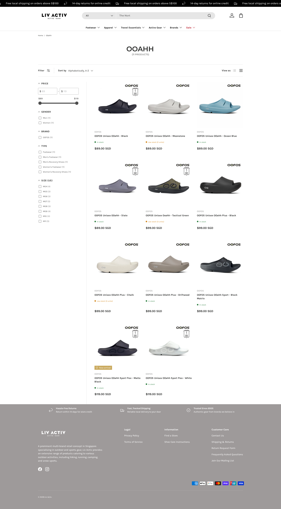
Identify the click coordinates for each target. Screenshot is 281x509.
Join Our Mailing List (223, 460)
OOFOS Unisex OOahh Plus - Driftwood (167, 294)
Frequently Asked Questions (227, 454)
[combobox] (148, 15)
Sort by (62, 70)
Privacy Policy (131, 435)
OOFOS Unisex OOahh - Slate (110, 215)
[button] (241, 15)
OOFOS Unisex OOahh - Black (111, 136)
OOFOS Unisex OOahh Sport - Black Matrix (217, 296)
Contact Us (218, 435)
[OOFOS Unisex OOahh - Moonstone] (169, 105)
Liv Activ (48, 497)
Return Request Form (223, 448)
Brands (174, 27)
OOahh (49, 35)
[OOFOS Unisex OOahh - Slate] (117, 184)
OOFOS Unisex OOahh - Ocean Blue (217, 136)
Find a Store (171, 435)
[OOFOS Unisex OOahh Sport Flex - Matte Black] (117, 347)
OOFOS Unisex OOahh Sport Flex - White (169, 378)
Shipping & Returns (223, 441)
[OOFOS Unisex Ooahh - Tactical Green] (169, 184)
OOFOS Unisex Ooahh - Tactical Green (167, 215)
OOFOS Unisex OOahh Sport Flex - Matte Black (117, 380)
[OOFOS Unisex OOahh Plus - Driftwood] (169, 264)
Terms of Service (133, 441)
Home (40, 35)
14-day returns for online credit (91, 3)
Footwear (91, 27)
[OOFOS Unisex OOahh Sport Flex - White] (169, 347)
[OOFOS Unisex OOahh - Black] (117, 105)
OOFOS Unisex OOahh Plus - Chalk (114, 294)
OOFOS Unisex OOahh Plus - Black (216, 215)
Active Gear (155, 27)
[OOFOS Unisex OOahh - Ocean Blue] (220, 105)
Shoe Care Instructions (177, 441)
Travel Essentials (131, 27)
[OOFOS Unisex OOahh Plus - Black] (220, 184)
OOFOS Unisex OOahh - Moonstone (165, 136)
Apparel (108, 27)
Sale (188, 27)
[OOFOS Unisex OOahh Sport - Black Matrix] (220, 264)
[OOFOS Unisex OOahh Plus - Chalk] (117, 264)
